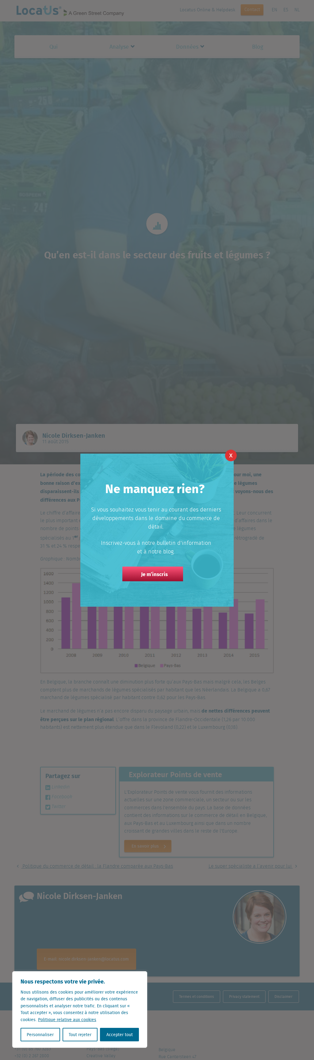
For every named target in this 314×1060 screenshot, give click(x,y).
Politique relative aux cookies (67, 1020)
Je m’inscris (154, 574)
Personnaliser (40, 1035)
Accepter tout (119, 1035)
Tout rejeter (80, 1035)
